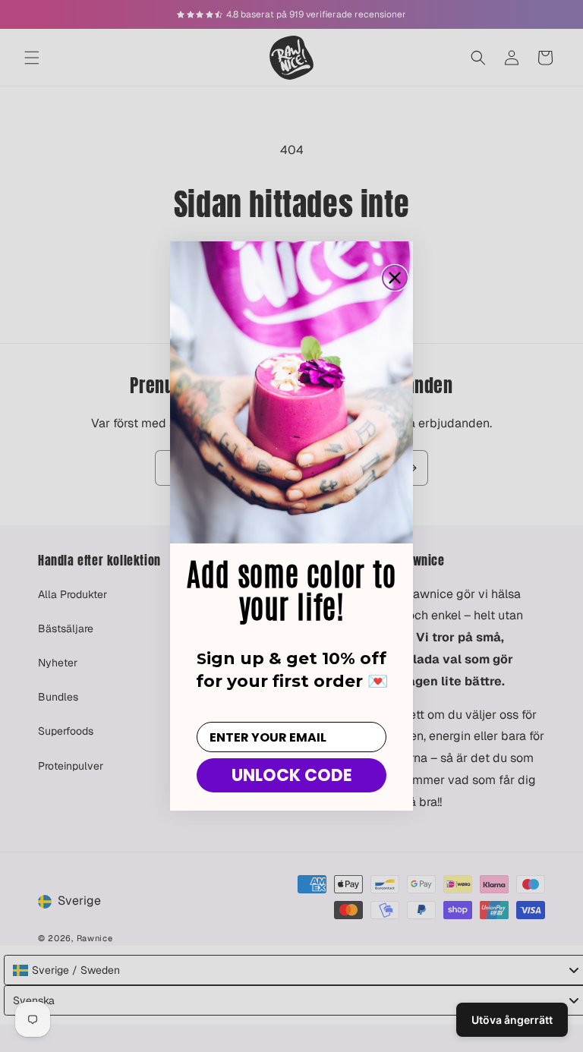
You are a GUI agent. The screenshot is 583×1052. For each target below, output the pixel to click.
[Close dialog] (395, 278)
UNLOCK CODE (292, 775)
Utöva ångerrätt (512, 1019)
